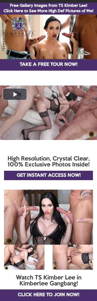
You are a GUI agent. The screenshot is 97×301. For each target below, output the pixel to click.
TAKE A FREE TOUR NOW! (48, 65)
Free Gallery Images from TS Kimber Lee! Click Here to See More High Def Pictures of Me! (48, 8)
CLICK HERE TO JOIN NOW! (48, 295)
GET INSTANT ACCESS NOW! (49, 175)
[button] (15, 94)
